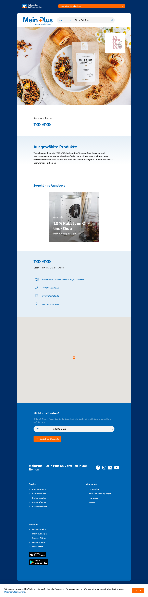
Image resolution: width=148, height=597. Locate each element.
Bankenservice (39, 493)
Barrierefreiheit (39, 502)
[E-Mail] (36, 296)
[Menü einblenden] (122, 20)
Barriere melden (39, 506)
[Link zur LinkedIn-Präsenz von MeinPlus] (110, 467)
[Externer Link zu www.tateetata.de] (37, 304)
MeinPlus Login (39, 533)
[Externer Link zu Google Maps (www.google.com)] (37, 280)
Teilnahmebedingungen (100, 493)
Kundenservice (39, 489)
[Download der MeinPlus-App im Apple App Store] (37, 555)
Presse (92, 502)
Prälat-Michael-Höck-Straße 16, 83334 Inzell (63, 279)
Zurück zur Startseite (49, 439)
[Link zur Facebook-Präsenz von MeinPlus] (98, 467)
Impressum (94, 498)
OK (140, 590)
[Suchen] (112, 20)
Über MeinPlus (39, 529)
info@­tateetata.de (50, 296)
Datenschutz (94, 489)
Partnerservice (39, 498)
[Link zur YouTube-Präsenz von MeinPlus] (116, 467)
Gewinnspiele (38, 542)
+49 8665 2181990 (50, 287)
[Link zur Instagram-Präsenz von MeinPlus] (104, 467)
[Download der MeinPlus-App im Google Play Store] (38, 562)
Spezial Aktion (39, 538)
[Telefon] (36, 288)
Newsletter (37, 546)
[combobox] (91, 6)
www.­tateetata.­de (50, 304)
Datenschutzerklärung (14, 592)
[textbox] (91, 6)
